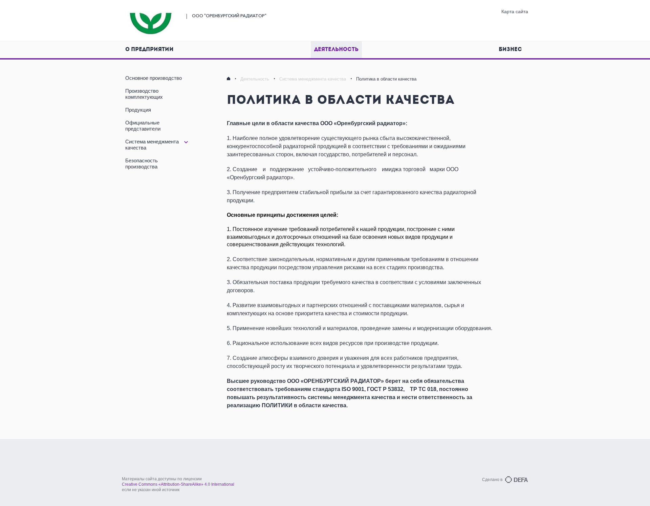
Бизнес (510, 49)
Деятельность (336, 49)
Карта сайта (514, 11)
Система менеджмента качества (312, 79)
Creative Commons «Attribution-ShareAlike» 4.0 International (178, 484)
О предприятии (149, 49)
